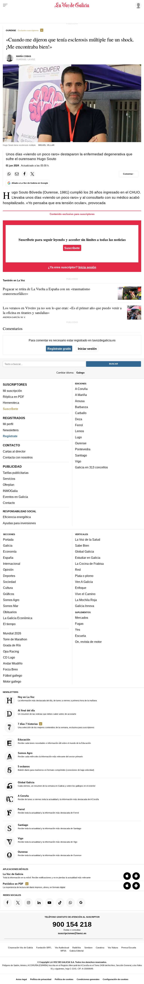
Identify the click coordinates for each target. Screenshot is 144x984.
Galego (80, 372)
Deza (78, 419)
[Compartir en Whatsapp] (9, 174)
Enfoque (80, 588)
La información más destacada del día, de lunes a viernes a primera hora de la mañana (57, 699)
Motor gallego (12, 681)
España (8, 557)
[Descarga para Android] (136, 876)
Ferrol (79, 425)
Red (78, 569)
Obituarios (10, 612)
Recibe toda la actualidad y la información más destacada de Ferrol (48, 811)
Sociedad (9, 581)
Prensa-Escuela (128, 947)
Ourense (80, 443)
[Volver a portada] (72, 5)
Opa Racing (11, 651)
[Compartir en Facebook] (24, 174)
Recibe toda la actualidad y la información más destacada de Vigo (47, 840)
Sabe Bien (82, 545)
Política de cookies (64, 979)
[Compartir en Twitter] (32, 174)
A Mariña (81, 395)
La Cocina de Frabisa (89, 563)
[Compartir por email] (17, 174)
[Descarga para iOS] (127, 876)
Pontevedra (82, 449)
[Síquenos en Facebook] (7, 902)
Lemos (79, 431)
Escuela (80, 635)
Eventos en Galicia (15, 496)
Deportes (9, 575)
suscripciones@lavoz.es (72, 933)
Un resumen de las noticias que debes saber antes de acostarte (47, 712)
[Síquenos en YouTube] (49, 902)
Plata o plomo (84, 575)
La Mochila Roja (86, 600)
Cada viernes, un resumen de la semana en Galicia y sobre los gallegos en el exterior (56, 784)
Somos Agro (11, 600)
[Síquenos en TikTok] (60, 902)
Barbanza (81, 407)
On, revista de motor (88, 642)
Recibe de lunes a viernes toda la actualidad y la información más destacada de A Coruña (58, 797)
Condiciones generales (88, 979)
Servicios (9, 479)
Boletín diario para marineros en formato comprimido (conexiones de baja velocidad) (56, 768)
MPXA (63, 951)
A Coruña (81, 389)
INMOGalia (10, 490)
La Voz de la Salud (87, 539)
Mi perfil (8, 424)
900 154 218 (72, 924)
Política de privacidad (40, 979)
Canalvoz (100, 947)
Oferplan (8, 484)
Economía (9, 551)
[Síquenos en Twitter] (18, 902)
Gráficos (8, 594)
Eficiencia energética (17, 517)
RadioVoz (76, 947)
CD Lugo (9, 657)
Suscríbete (72, 248)
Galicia (7, 545)
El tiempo (9, 624)
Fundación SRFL (44, 947)
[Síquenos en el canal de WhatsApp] (70, 902)
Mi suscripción (12, 390)
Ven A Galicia (84, 581)
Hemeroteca (11, 403)
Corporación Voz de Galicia (20, 947)
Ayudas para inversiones (19, 523)
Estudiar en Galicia (87, 557)
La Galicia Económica (17, 618)
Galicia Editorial (76, 951)
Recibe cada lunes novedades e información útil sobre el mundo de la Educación (54, 741)
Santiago (81, 455)
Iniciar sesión (87, 348)
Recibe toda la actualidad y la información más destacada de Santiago (49, 827)
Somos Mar (10, 606)
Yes (77, 629)
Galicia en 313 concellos (91, 467)
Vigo (78, 461)
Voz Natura (113, 947)
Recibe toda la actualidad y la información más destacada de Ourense (49, 854)
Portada (8, 539)
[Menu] (5, 5)
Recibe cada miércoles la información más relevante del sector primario (50, 755)
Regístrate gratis (59, 348)
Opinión (8, 569)
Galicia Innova (84, 606)
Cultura (8, 588)
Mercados (81, 617)
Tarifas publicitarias (15, 472)
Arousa (80, 401)
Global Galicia (84, 551)
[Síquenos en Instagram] (28, 902)
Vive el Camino (85, 594)
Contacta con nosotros (18, 457)
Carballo (80, 413)
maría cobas (23, 56)
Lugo (78, 437)
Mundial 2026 (12, 633)
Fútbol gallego (12, 675)
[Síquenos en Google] (81, 902)
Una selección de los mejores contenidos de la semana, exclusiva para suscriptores (56, 726)
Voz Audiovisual (62, 947)
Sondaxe (88, 947)
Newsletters (11, 430)
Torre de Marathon (15, 639)
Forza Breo (10, 669)
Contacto (9, 503)
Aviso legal (21, 979)
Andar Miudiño (12, 663)
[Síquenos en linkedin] (39, 902)
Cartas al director (14, 451)
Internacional (11, 563)
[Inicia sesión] (138, 5)
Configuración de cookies (115, 979)
